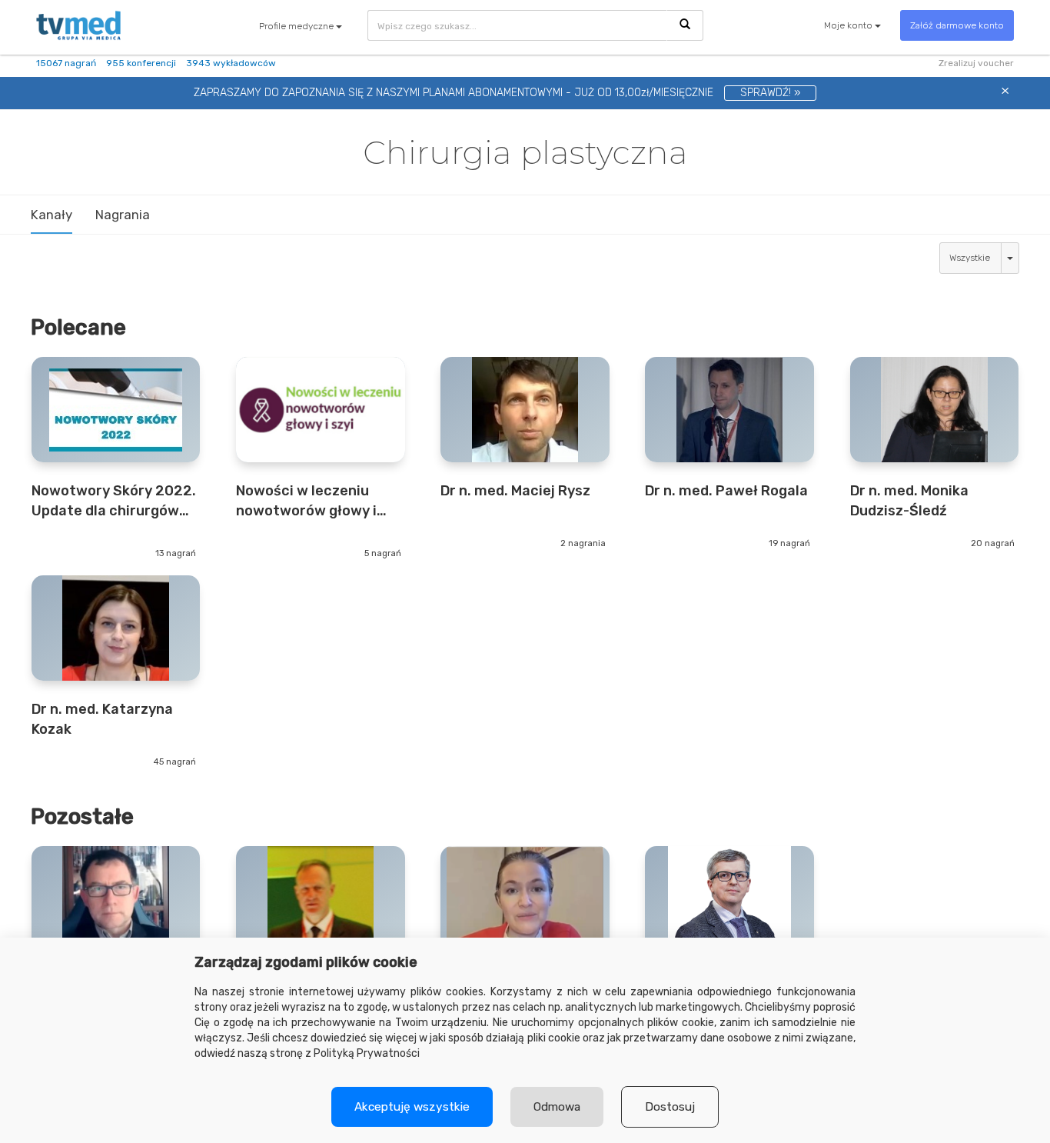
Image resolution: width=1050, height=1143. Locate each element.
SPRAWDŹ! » (770, 92)
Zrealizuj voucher (976, 63)
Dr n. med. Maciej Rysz (515, 490)
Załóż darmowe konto (957, 25)
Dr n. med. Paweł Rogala (726, 490)
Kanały (51, 214)
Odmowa (556, 1107)
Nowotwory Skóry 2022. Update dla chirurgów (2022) (114, 501)
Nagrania (122, 214)
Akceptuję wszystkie (412, 1107)
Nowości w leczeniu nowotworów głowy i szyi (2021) (306, 501)
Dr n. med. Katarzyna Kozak (102, 719)
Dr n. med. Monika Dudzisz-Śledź (909, 500)
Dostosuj (670, 1107)
